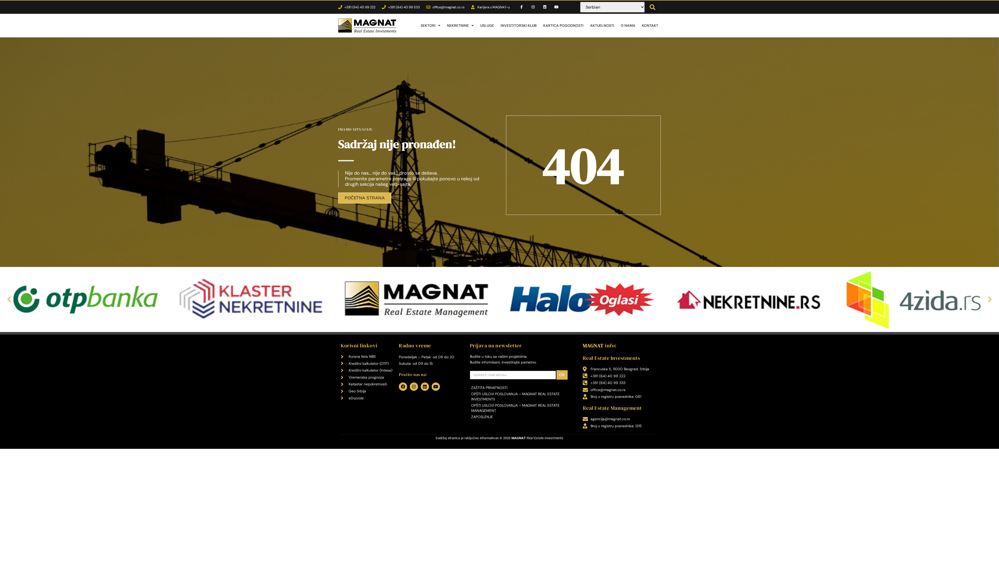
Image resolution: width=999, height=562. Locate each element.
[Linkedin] (545, 7)
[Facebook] (403, 386)
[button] (652, 7)
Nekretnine (458, 25)
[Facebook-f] (521, 7)
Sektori (428, 25)
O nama (628, 25)
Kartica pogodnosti (563, 25)
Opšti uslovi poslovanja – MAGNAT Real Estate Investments (515, 396)
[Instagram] (533, 7)
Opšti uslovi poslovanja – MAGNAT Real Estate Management (515, 408)
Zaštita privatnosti (489, 387)
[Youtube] (556, 7)
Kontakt (650, 25)
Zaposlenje (482, 416)
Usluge (487, 25)
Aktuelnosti (602, 25)
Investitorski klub (519, 25)
